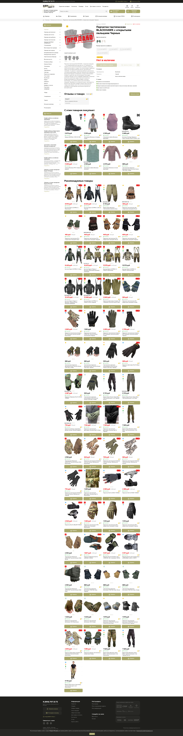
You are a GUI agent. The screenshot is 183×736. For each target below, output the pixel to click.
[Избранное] (138, 65)
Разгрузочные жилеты (50, 54)
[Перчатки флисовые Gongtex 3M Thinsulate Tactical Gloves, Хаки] (112, 286)
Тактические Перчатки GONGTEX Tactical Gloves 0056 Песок (73, 558)
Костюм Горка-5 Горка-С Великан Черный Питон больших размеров (71, 302)
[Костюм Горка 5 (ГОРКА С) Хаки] (73, 255)
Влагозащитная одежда (50, 47)
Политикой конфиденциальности (145, 730)
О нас (86, 6)
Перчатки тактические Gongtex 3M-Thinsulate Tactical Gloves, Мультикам (73, 334)
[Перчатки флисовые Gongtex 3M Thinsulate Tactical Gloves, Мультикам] (73, 638)
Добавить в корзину (108, 65)
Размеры (81, 6)
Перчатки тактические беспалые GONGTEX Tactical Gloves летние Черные (130, 622)
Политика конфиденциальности (131, 727)
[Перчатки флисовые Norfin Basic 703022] (131, 350)
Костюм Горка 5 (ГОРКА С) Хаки (73, 269)
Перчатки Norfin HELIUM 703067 (73, 524)
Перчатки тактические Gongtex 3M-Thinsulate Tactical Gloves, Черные (130, 334)
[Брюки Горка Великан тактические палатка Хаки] (112, 193)
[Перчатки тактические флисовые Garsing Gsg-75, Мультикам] (92, 478)
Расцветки (105, 6)
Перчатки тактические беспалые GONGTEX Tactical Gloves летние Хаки (110, 622)
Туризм (87, 16)
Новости (73, 703)
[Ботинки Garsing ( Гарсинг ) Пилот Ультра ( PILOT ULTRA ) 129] (131, 122)
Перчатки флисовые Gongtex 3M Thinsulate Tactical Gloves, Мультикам (73, 654)
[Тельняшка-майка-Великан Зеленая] (92, 153)
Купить (75, 141)
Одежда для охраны (49, 50)
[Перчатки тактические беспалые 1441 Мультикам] (73, 606)
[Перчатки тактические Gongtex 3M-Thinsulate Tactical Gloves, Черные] (131, 318)
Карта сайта (74, 721)
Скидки (73, 706)
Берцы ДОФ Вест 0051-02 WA (72, 137)
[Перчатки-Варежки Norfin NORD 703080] (73, 382)
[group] (98, 41)
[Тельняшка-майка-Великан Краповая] (112, 122)
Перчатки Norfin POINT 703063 (130, 492)
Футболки (46, 77)
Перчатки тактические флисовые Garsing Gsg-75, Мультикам (91, 494)
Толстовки (47, 76)
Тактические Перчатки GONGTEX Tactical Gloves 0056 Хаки (73, 590)
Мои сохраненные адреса (99, 706)
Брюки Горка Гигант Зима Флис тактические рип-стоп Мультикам (73, 686)
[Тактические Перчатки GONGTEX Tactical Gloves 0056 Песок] (73, 542)
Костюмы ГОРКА (120, 16)
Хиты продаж (75, 710)
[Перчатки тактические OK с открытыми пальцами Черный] (92, 224)
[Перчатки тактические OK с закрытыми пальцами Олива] (131, 286)
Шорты (46, 83)
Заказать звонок (134, 11)
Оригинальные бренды (50, 56)
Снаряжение (73, 16)
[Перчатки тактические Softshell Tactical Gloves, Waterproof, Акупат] (131, 446)
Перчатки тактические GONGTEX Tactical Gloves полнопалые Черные (90, 334)
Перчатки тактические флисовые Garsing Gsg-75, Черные (110, 430)
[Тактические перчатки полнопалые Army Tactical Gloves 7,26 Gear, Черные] (112, 350)
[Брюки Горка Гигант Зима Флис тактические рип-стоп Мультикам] (73, 670)
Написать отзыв (134, 94)
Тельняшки (47, 66)
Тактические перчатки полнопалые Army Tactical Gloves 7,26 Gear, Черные (110, 366)
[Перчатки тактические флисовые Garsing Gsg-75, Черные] (112, 414)
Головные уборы (48, 61)
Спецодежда (47, 45)
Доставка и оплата (95, 6)
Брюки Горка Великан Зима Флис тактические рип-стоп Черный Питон (129, 654)
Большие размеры (102, 16)
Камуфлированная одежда (51, 52)
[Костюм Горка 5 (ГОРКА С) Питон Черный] (92, 193)
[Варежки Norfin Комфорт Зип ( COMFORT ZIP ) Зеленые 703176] (112, 542)
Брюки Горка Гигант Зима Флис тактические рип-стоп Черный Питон (111, 398)
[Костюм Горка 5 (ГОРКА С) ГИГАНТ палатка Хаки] (131, 255)
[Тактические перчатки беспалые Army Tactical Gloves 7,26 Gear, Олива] (131, 153)
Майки (45, 79)
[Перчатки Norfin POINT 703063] (131, 478)
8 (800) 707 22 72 (48, 1)
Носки (45, 68)
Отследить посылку (116, 11)
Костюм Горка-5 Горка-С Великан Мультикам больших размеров (91, 270)
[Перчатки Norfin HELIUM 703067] (73, 510)
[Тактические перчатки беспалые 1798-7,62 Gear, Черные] (92, 574)
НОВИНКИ (46, 89)
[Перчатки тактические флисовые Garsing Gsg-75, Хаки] (92, 414)
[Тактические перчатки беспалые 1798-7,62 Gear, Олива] (131, 574)
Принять (92, 733)
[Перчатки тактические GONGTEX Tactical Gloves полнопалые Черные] (92, 318)
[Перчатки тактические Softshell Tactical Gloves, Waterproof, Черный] (73, 478)
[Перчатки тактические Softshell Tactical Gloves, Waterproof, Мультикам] (92, 446)
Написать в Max (136, 1)
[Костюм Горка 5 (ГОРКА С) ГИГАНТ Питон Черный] (92, 286)
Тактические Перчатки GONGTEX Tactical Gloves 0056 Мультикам (73, 462)
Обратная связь (75, 712)
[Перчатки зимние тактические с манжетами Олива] (92, 638)
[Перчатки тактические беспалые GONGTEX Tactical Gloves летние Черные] (131, 606)
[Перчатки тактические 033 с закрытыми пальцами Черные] (131, 510)
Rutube (94, 718)
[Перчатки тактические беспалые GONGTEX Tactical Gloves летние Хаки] (112, 606)
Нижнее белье (48, 64)
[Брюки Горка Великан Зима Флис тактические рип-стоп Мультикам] (112, 638)
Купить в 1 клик (128, 65)
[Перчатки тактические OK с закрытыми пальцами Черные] (131, 224)
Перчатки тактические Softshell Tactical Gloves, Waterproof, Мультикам (92, 462)
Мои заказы (95, 703)
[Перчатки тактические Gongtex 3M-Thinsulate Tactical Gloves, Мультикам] (73, 318)
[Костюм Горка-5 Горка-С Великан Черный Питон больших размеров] (73, 286)
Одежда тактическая (49, 39)
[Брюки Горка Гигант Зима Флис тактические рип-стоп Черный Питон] (112, 382)
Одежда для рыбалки (49, 37)
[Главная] (50, 6)
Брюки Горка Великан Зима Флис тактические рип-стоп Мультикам (110, 654)
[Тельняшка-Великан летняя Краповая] (112, 153)
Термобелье (47, 70)
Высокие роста (48, 59)
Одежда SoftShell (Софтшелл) (48, 43)
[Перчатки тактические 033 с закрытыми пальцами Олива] (112, 510)
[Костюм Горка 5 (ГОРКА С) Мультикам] (73, 193)
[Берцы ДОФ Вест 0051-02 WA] (73, 122)
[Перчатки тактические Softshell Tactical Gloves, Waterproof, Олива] (112, 446)
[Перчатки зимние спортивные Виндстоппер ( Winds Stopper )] (73, 414)
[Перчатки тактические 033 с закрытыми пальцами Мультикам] (92, 510)
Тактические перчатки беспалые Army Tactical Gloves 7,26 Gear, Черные (92, 366)
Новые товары (75, 708)
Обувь (59, 16)
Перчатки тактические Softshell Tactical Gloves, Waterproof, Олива (111, 462)
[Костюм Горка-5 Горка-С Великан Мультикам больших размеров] (92, 255)
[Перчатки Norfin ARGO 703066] (112, 478)
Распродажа (136, 16)
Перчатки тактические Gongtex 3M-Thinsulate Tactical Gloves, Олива (111, 334)
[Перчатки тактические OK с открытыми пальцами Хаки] (73, 224)
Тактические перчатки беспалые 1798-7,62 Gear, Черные (90, 590)
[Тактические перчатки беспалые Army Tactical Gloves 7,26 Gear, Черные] (92, 350)
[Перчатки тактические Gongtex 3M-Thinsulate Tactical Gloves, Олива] (112, 318)
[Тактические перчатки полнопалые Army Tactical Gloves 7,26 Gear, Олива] (92, 382)
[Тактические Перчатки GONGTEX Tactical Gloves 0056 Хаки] (73, 574)
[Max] (44, 723)
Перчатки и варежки (49, 74)
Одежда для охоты (49, 34)
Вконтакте (95, 716)
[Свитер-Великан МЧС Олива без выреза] (73, 153)
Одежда (47, 16)
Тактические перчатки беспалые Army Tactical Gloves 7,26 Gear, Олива (130, 169)
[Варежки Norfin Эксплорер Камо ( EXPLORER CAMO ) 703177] (131, 542)
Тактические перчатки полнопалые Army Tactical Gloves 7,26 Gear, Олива (91, 398)
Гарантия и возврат (64, 6)
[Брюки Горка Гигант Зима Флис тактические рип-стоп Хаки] (131, 382)
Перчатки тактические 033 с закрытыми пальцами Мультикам (91, 526)
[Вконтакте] (47, 723)
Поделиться (129, 24)
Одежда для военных (49, 32)
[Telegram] (51, 723)
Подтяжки (46, 87)
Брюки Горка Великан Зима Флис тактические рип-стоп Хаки (129, 430)
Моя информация (96, 708)
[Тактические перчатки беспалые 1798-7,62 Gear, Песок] (112, 574)
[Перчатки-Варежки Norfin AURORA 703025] (92, 542)
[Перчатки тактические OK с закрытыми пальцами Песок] (112, 224)
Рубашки (46, 81)
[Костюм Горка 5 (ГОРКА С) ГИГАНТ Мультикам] (112, 255)
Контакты (74, 6)
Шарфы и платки (48, 85)
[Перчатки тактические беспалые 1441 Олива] (92, 606)
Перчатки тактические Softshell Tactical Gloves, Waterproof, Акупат (130, 462)
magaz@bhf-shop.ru (122, 1)
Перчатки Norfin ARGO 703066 (111, 492)
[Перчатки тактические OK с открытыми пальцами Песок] (131, 193)
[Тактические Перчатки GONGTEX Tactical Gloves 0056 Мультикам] (73, 446)
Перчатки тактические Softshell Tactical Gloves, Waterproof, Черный (73, 494)
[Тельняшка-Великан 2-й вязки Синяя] (92, 122)
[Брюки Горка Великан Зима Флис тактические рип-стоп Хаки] (131, 414)
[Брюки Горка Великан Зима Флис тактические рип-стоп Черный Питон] (131, 638)
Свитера (46, 72)
